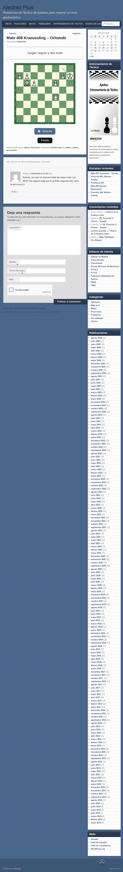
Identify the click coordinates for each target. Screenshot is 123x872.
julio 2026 (95, 341)
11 (95, 45)
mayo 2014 (96, 810)
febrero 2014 (96, 819)
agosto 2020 (96, 569)
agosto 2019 (96, 607)
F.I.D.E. (94, 273)
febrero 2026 (96, 357)
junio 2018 (95, 652)
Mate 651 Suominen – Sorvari (104, 173)
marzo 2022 (96, 508)
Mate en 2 (95, 305)
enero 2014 (96, 823)
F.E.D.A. (94, 269)
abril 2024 (95, 428)
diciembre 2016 (98, 710)
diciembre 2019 (98, 595)
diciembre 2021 (98, 518)
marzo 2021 (96, 546)
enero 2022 (96, 514)
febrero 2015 (96, 781)
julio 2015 (95, 765)
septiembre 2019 (98, 604)
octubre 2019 (97, 601)
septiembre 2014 (98, 797)
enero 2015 (96, 784)
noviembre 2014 (98, 790)
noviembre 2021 (98, 521)
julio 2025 (95, 379)
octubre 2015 (97, 755)
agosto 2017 (96, 684)
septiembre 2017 (98, 681)
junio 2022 (95, 498)
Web (11, 279)
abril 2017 (95, 697)
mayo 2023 (96, 463)
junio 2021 (95, 537)
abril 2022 (95, 505)
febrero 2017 (96, 704)
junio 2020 (95, 575)
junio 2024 (95, 421)
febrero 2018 (96, 665)
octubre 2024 (97, 408)
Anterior (11, 33)
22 (112, 48)
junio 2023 (95, 460)
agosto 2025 (96, 376)
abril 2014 (95, 813)
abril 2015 (95, 774)
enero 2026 (96, 360)
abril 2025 (95, 389)
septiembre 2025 (98, 373)
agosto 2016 (96, 723)
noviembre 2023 (98, 444)
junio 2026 (95, 344)
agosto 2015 (96, 762)
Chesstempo (96, 263)
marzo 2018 (96, 662)
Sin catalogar (97, 318)
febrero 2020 (96, 588)
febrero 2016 (96, 742)
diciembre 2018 (98, 633)
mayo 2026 (96, 347)
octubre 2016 (97, 717)
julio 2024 (95, 418)
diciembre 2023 (98, 441)
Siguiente (78, 33)
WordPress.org (98, 849)
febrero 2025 (96, 396)
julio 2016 (95, 726)
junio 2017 (95, 691)
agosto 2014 (96, 800)
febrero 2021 (96, 550)
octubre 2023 (97, 447)
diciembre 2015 (98, 749)
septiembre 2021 (98, 527)
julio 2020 (95, 572)
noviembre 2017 (98, 675)
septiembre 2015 (98, 758)
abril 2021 (95, 543)
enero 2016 (96, 745)
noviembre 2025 (98, 367)
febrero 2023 (96, 473)
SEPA (93, 282)
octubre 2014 (97, 794)
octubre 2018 (97, 640)
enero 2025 (96, 399)
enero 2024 (96, 437)
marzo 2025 (96, 392)
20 (103, 48)
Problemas (45, 24)
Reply (15, 192)
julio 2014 (95, 803)
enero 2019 (96, 630)
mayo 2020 (96, 579)
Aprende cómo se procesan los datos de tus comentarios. (31, 311)
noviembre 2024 (98, 405)
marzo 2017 (96, 701)
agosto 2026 (96, 338)
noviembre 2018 (98, 636)
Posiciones (20, 24)
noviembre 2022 (98, 482)
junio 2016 (95, 729)
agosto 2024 (96, 415)
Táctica (94, 321)
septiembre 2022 (98, 489)
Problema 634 (97, 183)
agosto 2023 (96, 453)
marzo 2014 (96, 816)
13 (103, 45)
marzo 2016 (96, 739)
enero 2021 (96, 553)
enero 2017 (96, 707)
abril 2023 (95, 466)
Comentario (14, 227)
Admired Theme (115, 868)
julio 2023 (95, 457)
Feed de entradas (99, 842)
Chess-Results (97, 260)
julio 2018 (95, 649)
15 (112, 45)
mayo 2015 (96, 771)
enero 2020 (96, 591)
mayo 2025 (96, 386)
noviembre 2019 (98, 598)
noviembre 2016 (98, 713)
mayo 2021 (96, 540)
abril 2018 (95, 659)
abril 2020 (95, 582)
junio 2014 (95, 806)
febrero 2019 (96, 627)
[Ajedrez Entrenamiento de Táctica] (103, 135)
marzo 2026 (96, 354)
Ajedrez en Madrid (99, 257)
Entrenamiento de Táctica (68, 24)
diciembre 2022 (98, 479)
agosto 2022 (96, 492)
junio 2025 (95, 383)
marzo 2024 (96, 431)
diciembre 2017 (98, 672)
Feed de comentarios (100, 845)
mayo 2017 (96, 694)
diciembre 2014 (98, 787)
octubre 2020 (97, 563)
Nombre (13, 263)
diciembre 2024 (98, 402)
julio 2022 (95, 495)
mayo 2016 (96, 733)
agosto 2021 (96, 530)
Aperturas (95, 302)
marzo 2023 (96, 469)
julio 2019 (95, 611)
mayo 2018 (96, 656)
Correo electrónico (17, 271)
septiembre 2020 (98, 566)
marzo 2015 (96, 778)
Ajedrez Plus (18, 7)
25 (95, 51)
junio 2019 (95, 614)
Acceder (94, 839)
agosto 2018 (96, 646)
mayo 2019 (96, 617)
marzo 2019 (96, 624)
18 (95, 48)
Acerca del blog (95, 24)
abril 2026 (95, 351)
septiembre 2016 (98, 720)
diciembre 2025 (98, 363)
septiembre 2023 (98, 450)
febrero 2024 (96, 434)
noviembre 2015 (98, 752)
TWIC (93, 285)
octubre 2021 (97, 524)
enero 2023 (96, 476)
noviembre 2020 (98, 559)
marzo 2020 (96, 585)
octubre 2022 (97, 485)
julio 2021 (95, 534)
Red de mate (56, 148)
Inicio (8, 24)
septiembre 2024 (98, 412)
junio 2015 (95, 768)
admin (68, 148)
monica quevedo (98, 231)
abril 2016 (95, 736)
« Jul (91, 56)
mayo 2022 (96, 502)
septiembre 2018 (98, 643)
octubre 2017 (97, 678)
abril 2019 (95, 620)
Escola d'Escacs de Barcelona (105, 266)
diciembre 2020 (98, 556)
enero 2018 (96, 668)
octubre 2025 (97, 370)
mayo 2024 (96, 425)
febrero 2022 (96, 511)
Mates (32, 24)
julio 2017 (95, 688)
